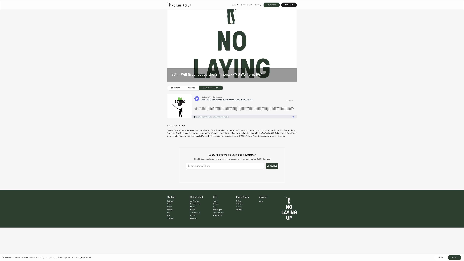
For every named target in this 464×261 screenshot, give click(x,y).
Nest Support (217, 209)
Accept (454, 257)
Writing (169, 207)
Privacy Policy (217, 215)
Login (261, 201)
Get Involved (245, 5)
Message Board (195, 204)
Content (234, 5)
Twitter (238, 201)
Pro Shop (258, 5)
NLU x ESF (193, 207)
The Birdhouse (195, 212)
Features (170, 209)
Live (168, 212)
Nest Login (289, 5)
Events (192, 209)
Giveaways (193, 218)
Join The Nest (194, 201)
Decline (440, 257)
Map (168, 215)
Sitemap (216, 204)
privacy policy (55, 257)
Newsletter (272, 5)
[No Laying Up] (179, 5)
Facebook (239, 209)
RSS (214, 207)
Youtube (239, 207)
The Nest (170, 218)
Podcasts (191, 88)
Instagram (239, 204)
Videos (169, 204)
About (215, 201)
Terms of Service (218, 212)
